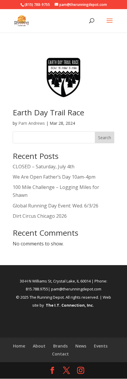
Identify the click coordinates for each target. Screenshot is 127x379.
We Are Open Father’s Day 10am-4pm (54, 177)
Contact (60, 354)
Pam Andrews (31, 123)
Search (104, 137)
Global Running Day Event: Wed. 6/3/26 (55, 205)
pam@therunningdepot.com (76, 289)
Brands (60, 346)
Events (101, 346)
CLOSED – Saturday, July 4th (43, 166)
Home (19, 346)
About (39, 346)
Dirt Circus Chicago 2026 (40, 216)
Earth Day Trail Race (48, 112)
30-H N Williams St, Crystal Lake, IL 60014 (55, 281)
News (80, 346)
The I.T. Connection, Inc (69, 305)
